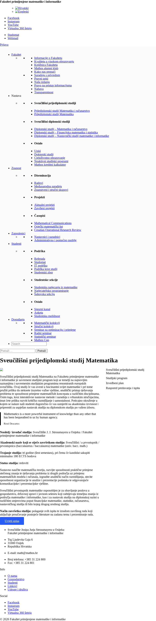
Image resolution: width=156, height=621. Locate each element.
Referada (39, 258)
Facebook (13, 18)
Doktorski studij (43, 154)
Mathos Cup (41, 340)
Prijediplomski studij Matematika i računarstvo (62, 110)
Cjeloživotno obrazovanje (49, 157)
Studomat (13, 34)
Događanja (18, 319)
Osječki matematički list (48, 226)
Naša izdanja (42, 82)
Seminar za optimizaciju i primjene (55, 329)
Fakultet (16, 54)
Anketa (38, 312)
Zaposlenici (18, 233)
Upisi (37, 151)
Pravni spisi (41, 78)
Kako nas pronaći (44, 71)
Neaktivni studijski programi (51, 161)
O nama (12, 575)
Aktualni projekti (44, 204)
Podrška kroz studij (45, 269)
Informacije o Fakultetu (48, 58)
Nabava (39, 88)
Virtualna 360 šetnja (20, 28)
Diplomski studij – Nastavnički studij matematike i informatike (71, 135)
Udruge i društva (18, 589)
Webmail (13, 38)
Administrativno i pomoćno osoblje (55, 240)
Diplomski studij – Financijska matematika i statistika (66, 132)
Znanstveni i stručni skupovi (51, 189)
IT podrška (40, 265)
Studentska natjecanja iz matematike (55, 287)
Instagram (13, 21)
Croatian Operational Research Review (57, 230)
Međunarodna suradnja (48, 186)
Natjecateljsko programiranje (51, 290)
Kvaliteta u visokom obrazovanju (54, 61)
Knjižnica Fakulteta (46, 64)
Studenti (16, 243)
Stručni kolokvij (43, 326)
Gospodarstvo (16, 579)
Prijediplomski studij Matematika (54, 114)
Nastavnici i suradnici (47, 236)
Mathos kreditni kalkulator (50, 164)
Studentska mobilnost (47, 316)
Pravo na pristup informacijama (53, 85)
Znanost (16, 168)
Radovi (38, 183)
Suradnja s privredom (47, 75)
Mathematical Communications (53, 223)
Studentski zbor (43, 272)
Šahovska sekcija (44, 294)
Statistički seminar (45, 336)
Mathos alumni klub (46, 68)
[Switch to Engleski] (22, 11)
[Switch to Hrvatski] (22, 8)
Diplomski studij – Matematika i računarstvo (60, 129)
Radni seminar (43, 333)
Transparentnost (43, 92)
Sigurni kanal (42, 309)
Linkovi (12, 586)
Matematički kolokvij (47, 322)
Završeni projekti (44, 208)
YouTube (13, 24)
